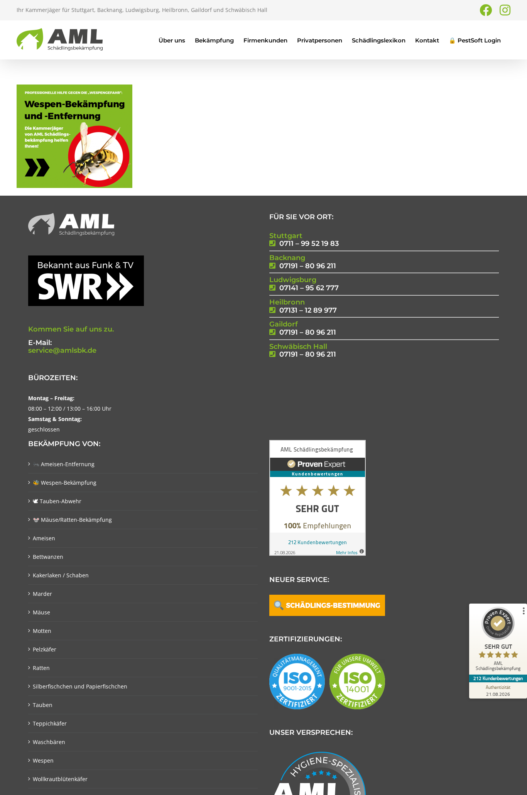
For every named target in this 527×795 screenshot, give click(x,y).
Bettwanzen (48, 556)
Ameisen (44, 538)
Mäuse (41, 612)
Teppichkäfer (50, 723)
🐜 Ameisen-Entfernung (64, 464)
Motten (42, 630)
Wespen (43, 760)
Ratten (41, 668)
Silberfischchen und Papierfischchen (80, 686)
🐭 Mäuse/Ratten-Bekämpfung (72, 519)
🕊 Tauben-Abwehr (57, 501)
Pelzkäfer (44, 649)
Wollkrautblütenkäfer (60, 779)
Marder (42, 593)
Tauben (42, 705)
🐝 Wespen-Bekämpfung (64, 482)
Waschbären (49, 742)
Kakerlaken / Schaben (61, 575)
